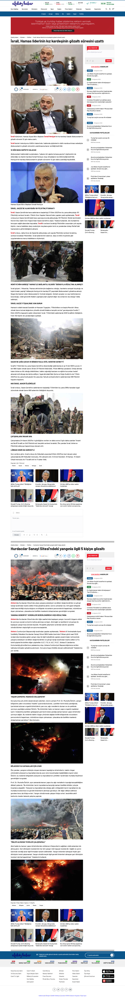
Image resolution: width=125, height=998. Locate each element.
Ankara (14, 905)
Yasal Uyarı (83, 995)
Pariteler (84, 962)
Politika (81, 14)
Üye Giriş (87, 971)
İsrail (40, 465)
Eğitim (68, 14)
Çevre (28, 905)
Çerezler (62, 995)
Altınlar (61, 971)
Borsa (13, 962)
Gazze (20, 465)
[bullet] (37, 535)
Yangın (41, 905)
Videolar (79, 9)
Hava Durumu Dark (17, 971)
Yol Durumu (96, 962)
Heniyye (34, 465)
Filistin (14, 465)
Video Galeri (76, 973)
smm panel (30, 982)
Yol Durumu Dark (16, 973)
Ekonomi (44, 9)
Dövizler (61, 973)
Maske (34, 905)
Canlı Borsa (46, 971)
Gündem (34, 9)
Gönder (16, 535)
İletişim (48, 995)
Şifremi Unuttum (89, 976)
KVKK (67, 995)
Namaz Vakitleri (24, 962)
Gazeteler (97, 9)
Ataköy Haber (14, 37)
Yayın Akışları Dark (32, 973)
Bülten (57, 14)
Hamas (27, 465)
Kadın (59, 9)
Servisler (25, 9)
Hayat (74, 14)
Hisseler (74, 962)
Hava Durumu (49, 962)
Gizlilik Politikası (55, 995)
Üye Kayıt (87, 973)
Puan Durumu (62, 962)
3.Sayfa (43, 14)
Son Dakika (14, 9)
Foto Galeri (68, 9)
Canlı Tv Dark (31, 971)
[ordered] (34, 535)
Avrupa (51, 14)
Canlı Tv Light (15, 976)
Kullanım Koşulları (75, 995)
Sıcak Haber (76, 982)
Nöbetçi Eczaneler (32, 976)
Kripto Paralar (109, 962)
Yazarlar (88, 9)
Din (63, 14)
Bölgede (21, 905)
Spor (52, 9)
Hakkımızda (42, 995)
